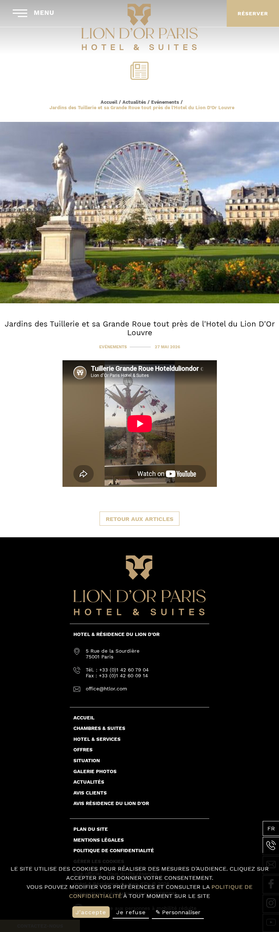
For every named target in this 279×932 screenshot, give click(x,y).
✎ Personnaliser (178, 912)
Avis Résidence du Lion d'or (111, 803)
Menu (43, 12)
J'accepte (91, 912)
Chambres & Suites (99, 728)
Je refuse (131, 912)
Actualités (134, 102)
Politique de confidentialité (113, 850)
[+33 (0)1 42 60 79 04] (271, 846)
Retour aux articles (139, 519)
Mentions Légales (98, 840)
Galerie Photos (95, 771)
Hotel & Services (97, 739)
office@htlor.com (106, 688)
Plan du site (90, 829)
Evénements (165, 102)
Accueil (109, 102)
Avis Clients (90, 793)
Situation (86, 760)
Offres (83, 749)
